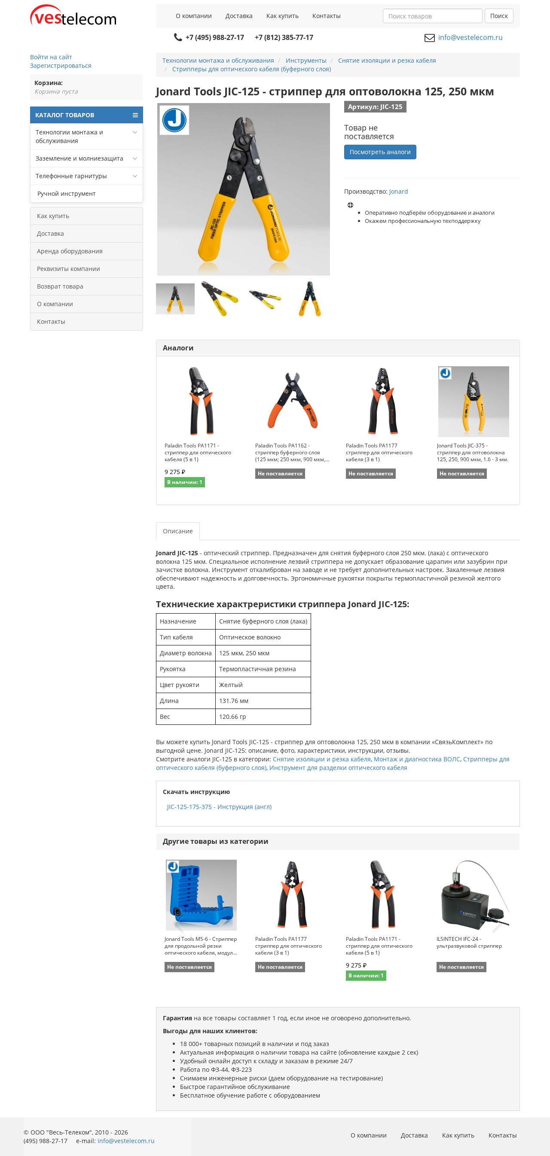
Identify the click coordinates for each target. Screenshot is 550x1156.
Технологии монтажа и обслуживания (69, 136)
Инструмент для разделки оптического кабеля (338, 768)
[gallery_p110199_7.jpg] (310, 299)
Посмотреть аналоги (380, 152)
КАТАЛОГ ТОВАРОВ (64, 115)
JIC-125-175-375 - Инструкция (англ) (219, 807)
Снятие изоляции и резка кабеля (322, 759)
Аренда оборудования (70, 251)
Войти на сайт (51, 57)
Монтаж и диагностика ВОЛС (417, 759)
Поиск (499, 16)
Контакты (326, 16)
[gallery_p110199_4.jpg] (265, 299)
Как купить (282, 16)
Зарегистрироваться (61, 65)
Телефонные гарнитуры (71, 176)
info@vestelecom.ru (470, 37)
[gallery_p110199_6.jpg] (220, 299)
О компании (194, 16)
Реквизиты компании (68, 269)
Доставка (239, 16)
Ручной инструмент (66, 193)
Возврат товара (60, 286)
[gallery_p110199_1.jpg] (175, 299)
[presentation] (178, 924)
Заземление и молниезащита (79, 158)
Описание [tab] (178, 531)
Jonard (398, 191)
